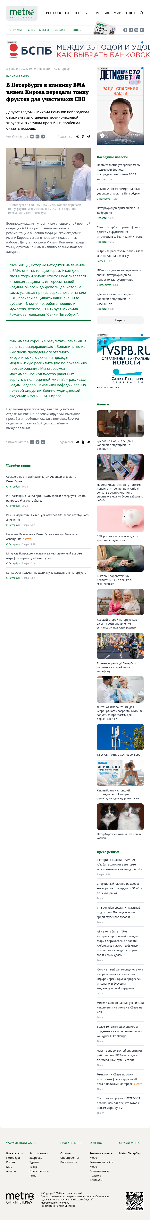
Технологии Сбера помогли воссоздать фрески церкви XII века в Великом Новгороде (117, 1079)
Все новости (57, 13)
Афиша (11, 1171)
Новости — (46, 69)
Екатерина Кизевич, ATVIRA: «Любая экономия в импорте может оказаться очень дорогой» (119, 864)
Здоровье (35, 1157)
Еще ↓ (131, 13)
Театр (33, 1166)
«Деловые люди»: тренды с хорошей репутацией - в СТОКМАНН (115, 298)
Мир (117, 13)
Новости (102, 218)
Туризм (34, 1162)
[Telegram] (88, 136)
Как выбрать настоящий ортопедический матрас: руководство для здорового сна (118, 794)
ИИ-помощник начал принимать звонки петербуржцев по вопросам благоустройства (119, 274)
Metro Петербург (130, 1153)
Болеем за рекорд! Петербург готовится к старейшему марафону (117, 667)
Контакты (96, 1180)
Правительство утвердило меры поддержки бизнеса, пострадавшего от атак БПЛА (118, 169)
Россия (102, 13)
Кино (32, 1175)
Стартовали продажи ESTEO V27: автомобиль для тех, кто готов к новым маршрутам (119, 1103)
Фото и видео (38, 1153)
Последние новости (112, 157)
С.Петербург (62, 69)
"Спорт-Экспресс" (66, 1205)
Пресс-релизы (39, 1171)
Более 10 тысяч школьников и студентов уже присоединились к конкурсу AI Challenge (119, 1031)
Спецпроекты (38, 30)
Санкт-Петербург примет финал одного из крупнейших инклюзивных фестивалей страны (120, 231)
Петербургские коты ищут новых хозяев (119, 836)
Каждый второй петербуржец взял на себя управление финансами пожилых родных (117, 623)
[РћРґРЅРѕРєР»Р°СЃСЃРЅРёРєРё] (82, 136)
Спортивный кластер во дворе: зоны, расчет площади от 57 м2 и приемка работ (119, 888)
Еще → (120, 320)
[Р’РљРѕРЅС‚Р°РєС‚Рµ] (77, 136)
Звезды (60, 30)
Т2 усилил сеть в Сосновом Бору (118, 754)
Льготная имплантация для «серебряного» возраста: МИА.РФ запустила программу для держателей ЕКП (119, 713)
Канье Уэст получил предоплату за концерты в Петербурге (46, 572)
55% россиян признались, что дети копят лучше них (117, 538)
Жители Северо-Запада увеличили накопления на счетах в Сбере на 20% (120, 1007)
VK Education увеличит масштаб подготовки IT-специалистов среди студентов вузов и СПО (118, 912)
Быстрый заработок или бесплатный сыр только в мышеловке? (114, 580)
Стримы (15, 30)
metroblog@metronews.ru (55, 1202)
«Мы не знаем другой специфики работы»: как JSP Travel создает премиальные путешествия (119, 1055)
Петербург (82, 13)
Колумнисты (68, 1162)
